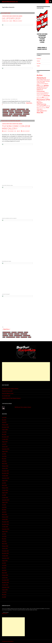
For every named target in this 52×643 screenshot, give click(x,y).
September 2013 (5, 500)
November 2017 (5, 436)
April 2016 (4, 461)
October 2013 (5, 497)
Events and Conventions (12, 16)
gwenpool (5, 335)
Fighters (46, 83)
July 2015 (4, 483)
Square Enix (41, 107)
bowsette (13, 109)
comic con (20, 332)
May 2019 (4, 419)
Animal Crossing (6, 332)
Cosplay (4, 16)
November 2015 (5, 473)
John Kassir (5, 112)
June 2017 (4, 444)
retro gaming (40, 106)
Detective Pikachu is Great (7, 393)
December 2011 (5, 550)
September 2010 (5, 587)
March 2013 (4, 514)
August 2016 (5, 451)
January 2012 (5, 548)
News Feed (41, 95)
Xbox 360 (40, 112)
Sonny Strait (26, 114)
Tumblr (38, 65)
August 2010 (5, 589)
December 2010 (5, 580)
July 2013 (4, 504)
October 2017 (5, 439)
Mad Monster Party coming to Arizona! (10, 388)
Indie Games (44, 88)
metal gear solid (18, 335)
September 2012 (5, 529)
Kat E (11, 20)
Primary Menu (50, 1)
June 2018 (4, 432)
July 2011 (4, 563)
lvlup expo (5, 114)
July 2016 (4, 453)
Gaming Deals (40, 86)
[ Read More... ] (6, 329)
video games (15, 115)
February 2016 (5, 466)
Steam (45, 107)
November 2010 (5, 582)
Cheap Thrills (39, 81)
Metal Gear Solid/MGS (40, 94)
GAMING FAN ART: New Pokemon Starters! (11, 398)
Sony (38, 107)
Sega (49, 105)
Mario (11, 114)
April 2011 (4, 570)
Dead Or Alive (18, 110)
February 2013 (5, 516)
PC (43, 98)
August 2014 (5, 492)
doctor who (24, 333)
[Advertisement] (26, 371)
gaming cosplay (26, 110)
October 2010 (5, 584)
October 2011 (5, 555)
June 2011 (4, 565)
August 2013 (5, 502)
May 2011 (4, 567)
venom (18, 337)
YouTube (39, 63)
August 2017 (5, 441)
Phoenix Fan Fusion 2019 (7, 391)
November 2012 (5, 524)
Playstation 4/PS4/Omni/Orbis (41, 103)
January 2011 (5, 577)
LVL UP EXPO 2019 (11, 18)
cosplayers (11, 110)
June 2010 (4, 592)
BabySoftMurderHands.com (10, 1)
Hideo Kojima (45, 86)
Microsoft (46, 94)
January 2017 (5, 446)
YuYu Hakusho (23, 115)
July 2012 (4, 533)
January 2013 (5, 519)
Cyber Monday (39, 83)
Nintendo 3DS (39, 97)
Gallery (5, 131)
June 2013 (4, 507)
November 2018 (5, 427)
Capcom (48, 79)
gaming (46, 85)
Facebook (39, 58)
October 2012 (5, 526)
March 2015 (4, 485)
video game (39, 109)
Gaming (20, 16)
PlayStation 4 (39, 101)
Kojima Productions (40, 92)
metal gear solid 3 (18, 114)
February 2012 (5, 546)
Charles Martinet (21, 109)
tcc (4, 337)
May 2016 (4, 458)
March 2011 (4, 572)
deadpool (17, 333)
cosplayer (11, 333)
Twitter (38, 61)
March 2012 (4, 543)
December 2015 (5, 470)
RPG (45, 106)
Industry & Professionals (41, 90)
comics (26, 332)
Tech (47, 107)
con (27, 109)
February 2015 (5, 487)
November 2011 (5, 553)
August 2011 (5, 560)
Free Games (42, 85)
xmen (30, 337)
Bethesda (38, 79)
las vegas (12, 112)
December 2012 (5, 521)
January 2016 (5, 468)
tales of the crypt (7, 115)
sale (47, 105)
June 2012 (4, 536)
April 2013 (4, 512)
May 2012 (4, 538)
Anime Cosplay (6, 109)
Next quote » (5, 613)
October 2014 (5, 490)
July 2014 (4, 495)
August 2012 (5, 531)
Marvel (11, 335)
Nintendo (47, 95)
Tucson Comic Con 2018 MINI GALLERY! (16, 127)
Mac (48, 92)
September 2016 (5, 449)
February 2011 (5, 575)
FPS (38, 85)
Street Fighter (27, 335)
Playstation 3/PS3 (43, 100)
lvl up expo (26, 112)
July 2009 (4, 597)
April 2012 (4, 541)
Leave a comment (18, 20)
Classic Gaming (45, 81)
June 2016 (4, 456)
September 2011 (5, 558)
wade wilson (24, 337)
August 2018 (5, 429)
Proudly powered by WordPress (8, 641)
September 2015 (5, 478)
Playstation (46, 97)
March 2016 (4, 463)
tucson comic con (11, 337)
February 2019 (5, 424)
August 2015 (5, 480)
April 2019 (4, 422)
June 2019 (4, 417)
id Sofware (39, 88)
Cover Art (42, 82)
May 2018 (4, 434)
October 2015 (5, 475)
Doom (43, 83)
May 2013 (4, 509)
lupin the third (19, 112)
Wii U (45, 110)
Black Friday (43, 79)
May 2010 (4, 594)
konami (45, 92)
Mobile (38, 95)
